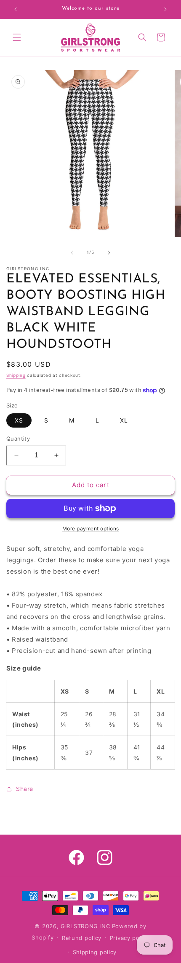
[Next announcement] (165, 9)
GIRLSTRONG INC (85, 926)
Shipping (16, 375)
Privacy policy (129, 937)
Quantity (18, 438)
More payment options (90, 528)
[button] (17, 37)
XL (124, 420)
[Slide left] (72, 252)
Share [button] (24, 788)
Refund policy (81, 937)
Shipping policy (95, 952)
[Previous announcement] (15, 9)
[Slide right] (109, 252)
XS (19, 420)
